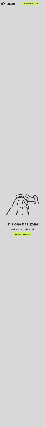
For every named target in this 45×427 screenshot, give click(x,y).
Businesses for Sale (31, 3)
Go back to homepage (22, 234)
